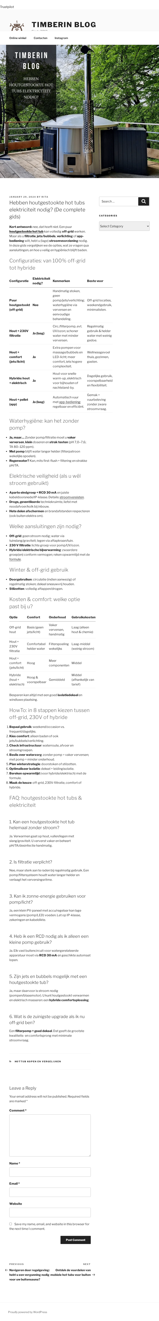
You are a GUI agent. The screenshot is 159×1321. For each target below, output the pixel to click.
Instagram (61, 38)
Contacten (40, 38)
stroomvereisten (72, 497)
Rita (44, 197)
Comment (18, 1110)
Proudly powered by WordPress (27, 1312)
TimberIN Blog (64, 24)
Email (14, 1183)
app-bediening (69, 402)
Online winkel (17, 38)
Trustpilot (7, 7)
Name (14, 1163)
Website (15, 1204)
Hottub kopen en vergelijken (38, 1061)
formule (15, 559)
